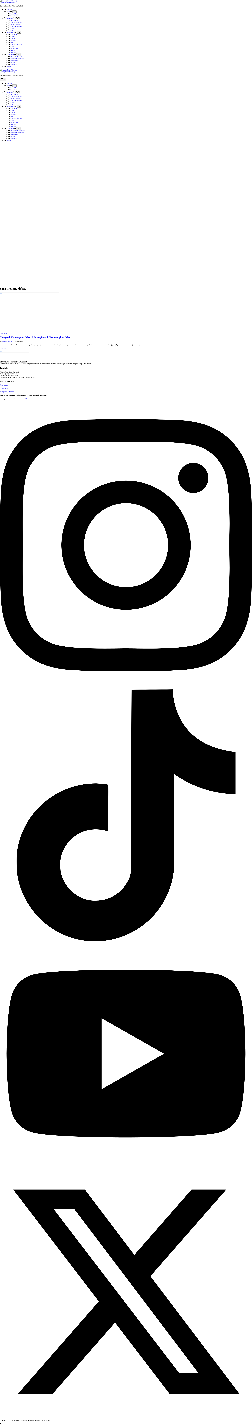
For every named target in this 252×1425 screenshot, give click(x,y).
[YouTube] (126, 1165)
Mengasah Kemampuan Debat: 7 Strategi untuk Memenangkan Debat (35, 337)
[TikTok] (126, 941)
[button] (11, 12)
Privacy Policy (4, 388)
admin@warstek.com (23, 399)
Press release (4, 385)
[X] (126, 1417)
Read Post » (3, 348)
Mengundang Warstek (7, 392)
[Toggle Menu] (14, 11)
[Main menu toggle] (3, 79)
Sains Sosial (3, 333)
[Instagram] (126, 688)
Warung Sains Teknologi (7, 2)
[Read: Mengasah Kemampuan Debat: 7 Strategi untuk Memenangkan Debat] (29, 331)
